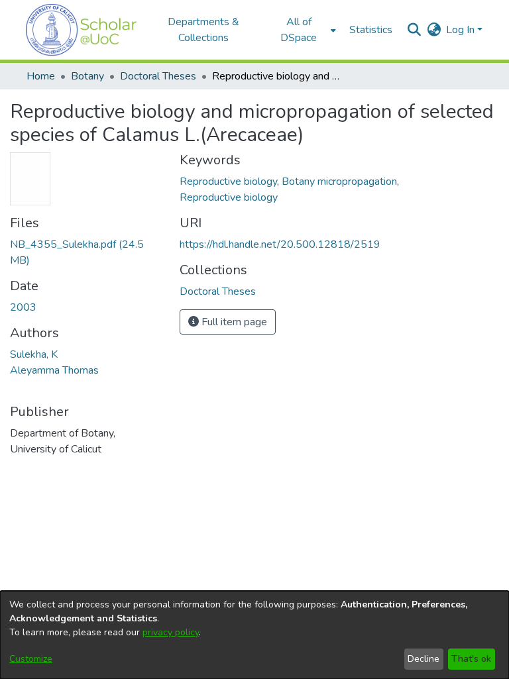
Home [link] (41, 76)
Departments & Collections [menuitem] (203, 30)
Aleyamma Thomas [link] (54, 370)
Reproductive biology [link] (228, 181)
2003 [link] (23, 307)
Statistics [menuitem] (370, 30)
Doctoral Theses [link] (158, 76)
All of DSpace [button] (298, 30)
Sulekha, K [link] (34, 354)
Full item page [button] (233, 322)
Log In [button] (461, 30)
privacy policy (170, 632)
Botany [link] (87, 76)
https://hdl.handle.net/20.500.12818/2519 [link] (280, 244)
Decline (423, 659)
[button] (81, 29)
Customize (30, 659)
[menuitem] (303, 30)
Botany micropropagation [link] (339, 181)
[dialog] (254, 635)
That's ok (471, 659)
